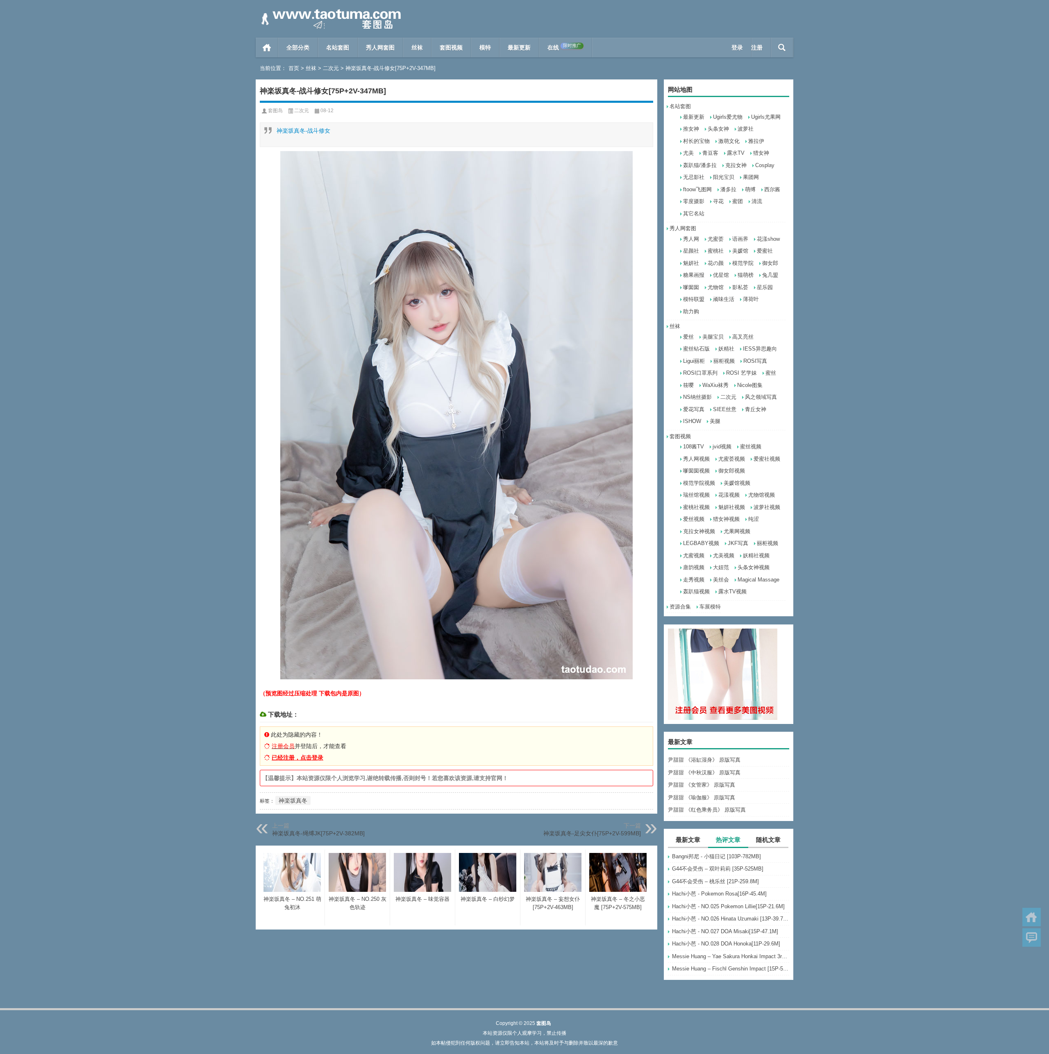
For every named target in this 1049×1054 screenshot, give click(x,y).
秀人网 (691, 239)
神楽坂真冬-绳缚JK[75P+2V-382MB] (318, 833)
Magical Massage (758, 580)
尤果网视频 (737, 531)
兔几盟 (770, 275)
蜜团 (737, 201)
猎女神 (761, 153)
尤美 (688, 153)
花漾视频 (729, 495)
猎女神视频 (726, 519)
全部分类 (297, 47)
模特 (485, 47)
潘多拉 (728, 189)
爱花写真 (693, 409)
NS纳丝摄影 (697, 397)
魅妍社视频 (731, 507)
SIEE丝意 (724, 409)
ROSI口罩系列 (700, 373)
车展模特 (710, 607)
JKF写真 (738, 543)
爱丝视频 (693, 519)
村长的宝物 (696, 141)
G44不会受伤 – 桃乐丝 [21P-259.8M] (715, 881)
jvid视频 (722, 446)
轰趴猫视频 (696, 591)
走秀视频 (693, 580)
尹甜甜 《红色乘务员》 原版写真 (707, 810)
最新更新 (519, 47)
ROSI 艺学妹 (741, 373)
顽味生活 (723, 299)
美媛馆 (740, 251)
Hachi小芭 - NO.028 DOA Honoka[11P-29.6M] (726, 944)
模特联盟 (693, 299)
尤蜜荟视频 (731, 459)
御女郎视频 (731, 471)
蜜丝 (770, 373)
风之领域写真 (761, 397)
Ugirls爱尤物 (727, 117)
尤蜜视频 (693, 555)
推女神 (691, 129)
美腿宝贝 (713, 337)
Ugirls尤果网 (766, 117)
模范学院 (743, 263)
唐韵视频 (693, 567)
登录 (737, 47)
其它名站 (693, 213)
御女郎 (770, 263)
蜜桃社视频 (696, 507)
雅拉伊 (756, 141)
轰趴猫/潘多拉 (700, 165)
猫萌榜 (746, 275)
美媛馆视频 (737, 483)
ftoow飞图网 (697, 189)
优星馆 (721, 275)
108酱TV (693, 446)
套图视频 (451, 47)
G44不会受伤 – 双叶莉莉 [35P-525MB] (717, 869)
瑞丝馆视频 (696, 495)
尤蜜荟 (716, 239)
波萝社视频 (767, 507)
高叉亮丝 (743, 337)
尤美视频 (723, 555)
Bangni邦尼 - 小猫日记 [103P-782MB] (716, 856)
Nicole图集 (750, 385)
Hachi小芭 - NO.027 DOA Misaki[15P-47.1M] (725, 931)
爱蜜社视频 (767, 459)
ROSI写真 (755, 361)
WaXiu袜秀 (715, 385)
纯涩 (753, 519)
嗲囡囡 (691, 287)
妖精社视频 (756, 555)
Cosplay (764, 165)
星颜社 (691, 251)
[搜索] (782, 47)
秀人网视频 (696, 459)
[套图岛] (329, 11)
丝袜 (417, 47)
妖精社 (726, 349)
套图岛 (275, 110)
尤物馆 (716, 287)
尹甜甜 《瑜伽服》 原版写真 (701, 797)
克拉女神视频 (699, 531)
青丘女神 (755, 409)
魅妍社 (691, 263)
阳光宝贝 (723, 177)
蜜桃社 (716, 251)
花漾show (768, 239)
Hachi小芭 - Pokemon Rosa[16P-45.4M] (719, 894)
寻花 (718, 201)
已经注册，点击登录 (297, 757)
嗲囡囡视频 (696, 471)
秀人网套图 (380, 47)
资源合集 (680, 607)
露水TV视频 (732, 591)
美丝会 (721, 580)
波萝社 (746, 129)
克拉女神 (736, 165)
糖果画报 (693, 275)
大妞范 (721, 567)
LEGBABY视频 (701, 543)
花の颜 (716, 263)
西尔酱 (772, 189)
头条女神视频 (754, 567)
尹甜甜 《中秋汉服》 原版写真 (704, 772)
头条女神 (718, 129)
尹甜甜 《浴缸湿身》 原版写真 (704, 760)
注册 (757, 47)
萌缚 (750, 189)
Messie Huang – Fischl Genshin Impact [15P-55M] (730, 969)
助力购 (691, 311)
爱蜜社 (765, 251)
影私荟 (740, 287)
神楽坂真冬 (293, 800)
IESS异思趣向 (760, 349)
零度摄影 (693, 201)
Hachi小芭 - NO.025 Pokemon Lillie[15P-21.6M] (728, 906)
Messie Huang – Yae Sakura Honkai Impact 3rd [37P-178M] (730, 956)
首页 (267, 47)
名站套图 (337, 47)
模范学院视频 (699, 483)
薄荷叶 (751, 299)
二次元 (331, 68)
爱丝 (688, 337)
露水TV (736, 153)
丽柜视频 (724, 361)
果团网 (751, 177)
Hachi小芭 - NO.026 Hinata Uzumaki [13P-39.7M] (730, 919)
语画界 (740, 239)
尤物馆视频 (761, 495)
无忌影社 (693, 177)
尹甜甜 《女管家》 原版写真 (701, 785)
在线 (564, 47)
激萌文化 (729, 141)
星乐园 (765, 287)
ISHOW (692, 421)
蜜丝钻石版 (696, 349)
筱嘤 (688, 385)
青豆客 (710, 153)
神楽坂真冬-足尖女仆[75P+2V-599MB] (592, 833)
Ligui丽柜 (694, 361)
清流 (757, 201)
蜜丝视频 (750, 446)
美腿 (715, 421)
